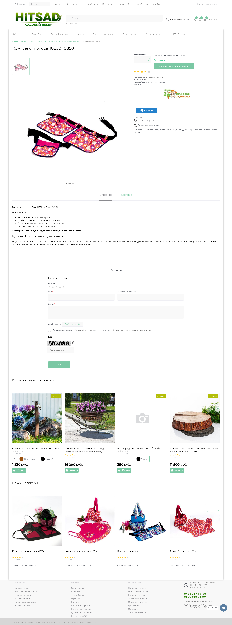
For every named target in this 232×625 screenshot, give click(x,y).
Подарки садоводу (156, 77)
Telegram (148, 110)
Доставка (127, 195)
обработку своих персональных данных (131, 330)
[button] (149, 58)
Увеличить (72, 183)
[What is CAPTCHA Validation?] (59, 343)
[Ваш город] (227, 592)
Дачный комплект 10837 (183, 551)
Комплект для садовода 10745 (28, 551)
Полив (76, 23)
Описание (138, 117)
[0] (195, 20)
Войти (199, 4)
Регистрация (211, 4)
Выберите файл (73, 324)
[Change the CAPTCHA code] (73, 342)
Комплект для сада (127, 551)
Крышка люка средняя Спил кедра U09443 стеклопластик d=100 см (194, 450)
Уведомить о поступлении (174, 66)
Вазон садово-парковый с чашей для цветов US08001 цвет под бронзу (85, 450)
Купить (21, 470)
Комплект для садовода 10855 (81, 551)
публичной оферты (82, 330)
